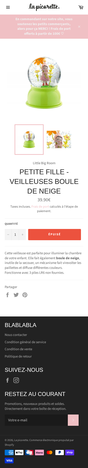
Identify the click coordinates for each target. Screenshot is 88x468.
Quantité (11, 224)
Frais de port (40, 206)
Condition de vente (18, 349)
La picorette (21, 440)
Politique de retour (18, 356)
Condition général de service (25, 342)
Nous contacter (16, 334)
